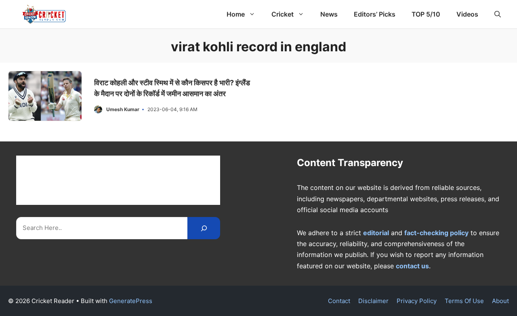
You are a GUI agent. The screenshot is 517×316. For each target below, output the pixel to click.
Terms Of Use (464, 301)
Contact (339, 301)
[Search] (203, 228)
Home (236, 14)
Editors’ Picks (374, 14)
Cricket (282, 14)
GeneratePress (130, 301)
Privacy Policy (417, 301)
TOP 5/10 (426, 14)
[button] (497, 14)
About (500, 301)
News (329, 14)
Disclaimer (373, 301)
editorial (376, 233)
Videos (467, 14)
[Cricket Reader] (44, 14)
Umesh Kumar (122, 109)
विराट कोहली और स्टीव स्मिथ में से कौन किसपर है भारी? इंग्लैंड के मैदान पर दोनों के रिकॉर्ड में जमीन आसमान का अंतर (172, 88)
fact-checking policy (436, 233)
